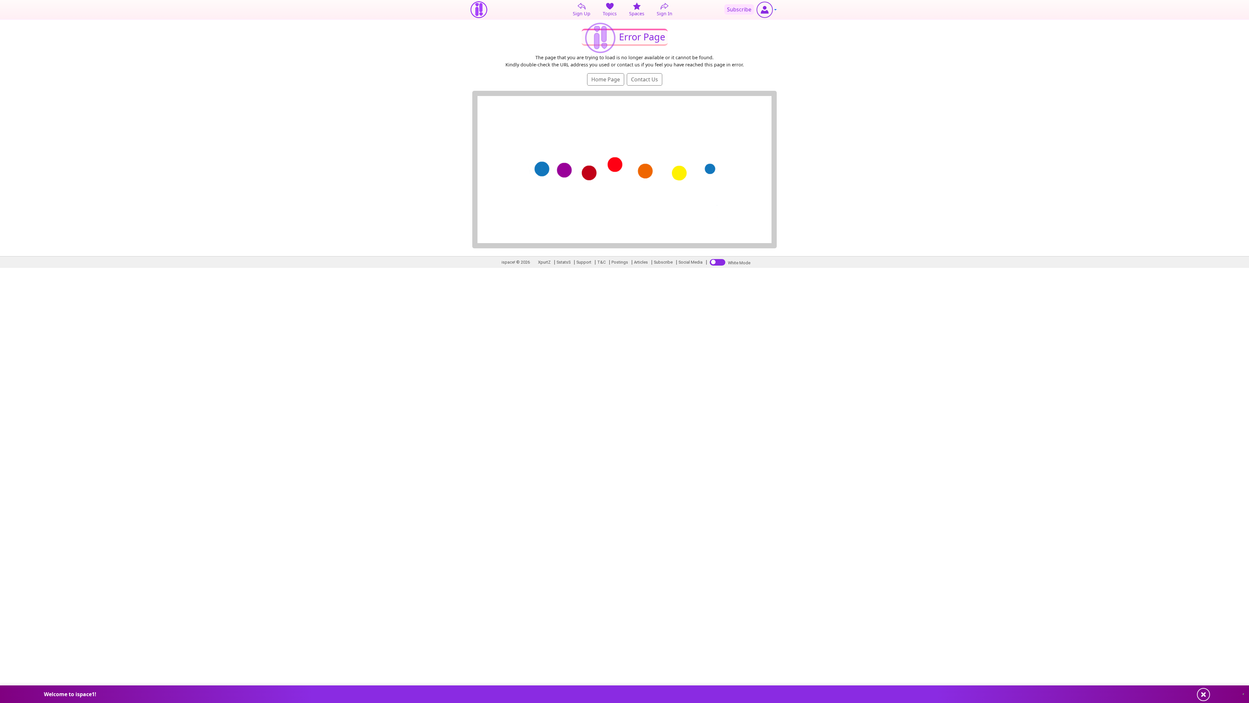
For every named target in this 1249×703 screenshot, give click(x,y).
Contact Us (644, 79)
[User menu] (767, 10)
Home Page (605, 79)
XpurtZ (544, 262)
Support (583, 262)
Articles (641, 262)
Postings (619, 262)
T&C (601, 262)
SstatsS (564, 262)
